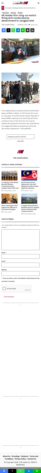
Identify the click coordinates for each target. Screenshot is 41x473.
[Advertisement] (20, 327)
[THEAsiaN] (20, 2)
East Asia (5, 13)
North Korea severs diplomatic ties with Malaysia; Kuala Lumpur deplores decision (30, 185)
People (20, 13)
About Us (6, 456)
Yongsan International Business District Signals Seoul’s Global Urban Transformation (30, 208)
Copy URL (20, 141)
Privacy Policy (20, 459)
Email (3, 261)
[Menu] (2, 3)
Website (4, 270)
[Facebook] (4, 30)
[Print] (32, 30)
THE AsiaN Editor (8, 25)
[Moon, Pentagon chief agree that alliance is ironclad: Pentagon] (10, 199)
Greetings (16, 456)
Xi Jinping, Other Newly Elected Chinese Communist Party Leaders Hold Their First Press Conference (10, 186)
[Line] (23, 30)
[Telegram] (18, 30)
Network (24, 456)
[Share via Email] (28, 30)
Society (13, 13)
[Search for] (39, 3)
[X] (8, 30)
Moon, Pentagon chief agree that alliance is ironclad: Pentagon (9, 207)
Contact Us (31, 459)
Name (3, 252)
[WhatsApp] (13, 30)
